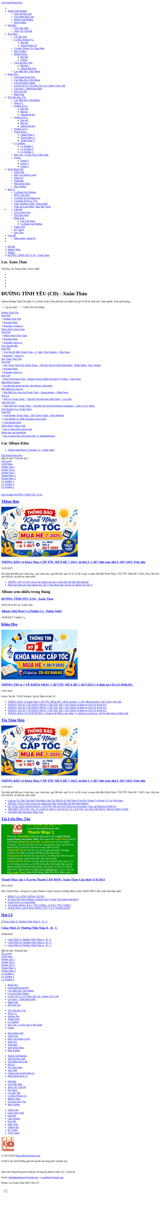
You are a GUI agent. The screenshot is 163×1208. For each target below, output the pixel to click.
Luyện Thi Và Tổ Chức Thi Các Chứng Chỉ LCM (39, 85)
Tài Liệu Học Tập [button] (23, 62)
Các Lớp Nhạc (27, 221)
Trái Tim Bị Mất (9, 346)
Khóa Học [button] (13, 74)
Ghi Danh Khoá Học (18, 987)
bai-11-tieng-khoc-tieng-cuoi (18, 429)
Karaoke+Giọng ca (13, 326)
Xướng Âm (13, 1016)
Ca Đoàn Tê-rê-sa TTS (25, 201)
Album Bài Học (28, 68)
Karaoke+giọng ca (13, 342)
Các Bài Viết (20, 36)
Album (23, 60)
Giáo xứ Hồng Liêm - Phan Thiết (31, 203)
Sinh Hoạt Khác (22, 183)
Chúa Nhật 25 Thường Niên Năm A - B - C (30, 945)
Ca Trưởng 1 (26, 146)
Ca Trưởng (13, 1022)
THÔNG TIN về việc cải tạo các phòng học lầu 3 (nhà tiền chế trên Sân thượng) (48, 582)
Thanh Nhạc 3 (27, 140)
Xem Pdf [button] (5, 315)
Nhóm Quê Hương (23, 19)
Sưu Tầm (18, 232)
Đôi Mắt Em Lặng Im (12, 389)
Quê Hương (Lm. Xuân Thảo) (16, 409)
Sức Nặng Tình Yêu (11, 359)
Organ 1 (24, 160)
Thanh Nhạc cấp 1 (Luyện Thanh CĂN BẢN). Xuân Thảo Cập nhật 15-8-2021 (53, 879)
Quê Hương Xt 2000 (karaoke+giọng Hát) (25, 419)
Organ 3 (24, 166)
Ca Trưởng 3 (26, 152)
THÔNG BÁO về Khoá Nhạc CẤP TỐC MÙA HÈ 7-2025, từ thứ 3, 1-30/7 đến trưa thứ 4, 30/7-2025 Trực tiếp (73, 562)
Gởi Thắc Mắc (21, 28)
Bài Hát (24, 42)
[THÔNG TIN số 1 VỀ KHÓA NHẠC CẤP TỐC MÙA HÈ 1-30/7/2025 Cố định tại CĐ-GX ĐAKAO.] (39, 678)
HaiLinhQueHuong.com (27, 1155)
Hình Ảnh (19, 94)
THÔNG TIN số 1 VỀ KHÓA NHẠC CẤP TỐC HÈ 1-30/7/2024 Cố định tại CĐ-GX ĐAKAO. (57, 710)
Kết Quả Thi (20, 91)
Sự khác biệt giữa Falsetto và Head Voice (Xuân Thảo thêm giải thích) (43, 899)
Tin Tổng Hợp (21, 215)
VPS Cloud (13, 1133)
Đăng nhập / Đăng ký (25, 238)
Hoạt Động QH (15, 1033)
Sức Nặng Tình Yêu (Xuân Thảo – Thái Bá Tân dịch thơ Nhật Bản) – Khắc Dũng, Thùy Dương (52, 365)
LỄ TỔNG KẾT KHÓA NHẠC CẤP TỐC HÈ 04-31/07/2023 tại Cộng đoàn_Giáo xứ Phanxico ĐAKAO (62, 806)
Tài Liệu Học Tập (15, 819)
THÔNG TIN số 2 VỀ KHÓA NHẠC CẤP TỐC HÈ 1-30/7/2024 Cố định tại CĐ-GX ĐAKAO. (57, 707)
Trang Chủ (13, 1110)
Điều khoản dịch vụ (18, 1076)
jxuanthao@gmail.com (52, 1177)
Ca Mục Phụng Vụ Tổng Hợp (29, 48)
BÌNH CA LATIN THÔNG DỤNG (26, 896)
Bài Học (24, 65)
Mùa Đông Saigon (10, 382)
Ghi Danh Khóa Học (11, 2)
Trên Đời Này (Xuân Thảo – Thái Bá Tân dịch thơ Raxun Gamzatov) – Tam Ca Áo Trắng (49, 405)
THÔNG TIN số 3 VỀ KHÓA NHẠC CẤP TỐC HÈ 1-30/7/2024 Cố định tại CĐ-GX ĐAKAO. (57, 704)
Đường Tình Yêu (10, 312)
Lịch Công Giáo (22, 212)
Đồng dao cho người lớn (13, 432)
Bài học (24, 111)
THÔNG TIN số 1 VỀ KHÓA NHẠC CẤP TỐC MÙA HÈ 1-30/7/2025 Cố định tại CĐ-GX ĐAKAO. (67, 684)
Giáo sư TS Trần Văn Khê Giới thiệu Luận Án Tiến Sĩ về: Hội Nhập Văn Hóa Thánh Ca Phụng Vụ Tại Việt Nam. (65, 800)
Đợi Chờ (5, 375)
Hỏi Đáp (12, 1081)
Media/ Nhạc (14, 1098)
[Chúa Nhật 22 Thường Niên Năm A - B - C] (24, 921)
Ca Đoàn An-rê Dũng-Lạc (27, 198)
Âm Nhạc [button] (13, 34)
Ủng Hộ (12, 235)
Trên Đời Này (8, 402)
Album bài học (27, 114)
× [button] (5, 1191)
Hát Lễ (7, 915)
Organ (11, 1027)
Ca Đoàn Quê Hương (25, 192)
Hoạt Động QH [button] (16, 169)
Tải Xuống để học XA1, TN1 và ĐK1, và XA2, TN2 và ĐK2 (39, 905)
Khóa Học (9, 624)
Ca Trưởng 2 (26, 149)
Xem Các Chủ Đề (23, 31)
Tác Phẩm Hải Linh (24, 16)
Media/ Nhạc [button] (21, 54)
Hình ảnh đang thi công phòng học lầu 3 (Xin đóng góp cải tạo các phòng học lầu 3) (50, 585)
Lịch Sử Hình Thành (24, 83)
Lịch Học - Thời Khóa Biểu (28, 88)
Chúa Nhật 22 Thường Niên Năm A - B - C (29, 928)
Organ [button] (18, 157)
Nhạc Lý (18, 103)
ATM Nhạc (7, 464)
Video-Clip (19, 226)
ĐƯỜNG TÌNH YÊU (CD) (28, 494)
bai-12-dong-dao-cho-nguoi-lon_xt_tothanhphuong (29, 436)
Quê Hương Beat (12, 422)
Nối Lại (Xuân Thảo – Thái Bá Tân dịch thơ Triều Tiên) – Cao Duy (38, 399)
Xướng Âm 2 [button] (21, 117)
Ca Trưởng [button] (20, 143)
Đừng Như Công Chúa (13, 329)
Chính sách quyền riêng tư (21, 1073)
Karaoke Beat (11, 322)
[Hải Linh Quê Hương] (7, 1150)
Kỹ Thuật (19, 229)
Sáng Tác (19, 177)
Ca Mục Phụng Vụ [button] (24, 39)
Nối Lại (5, 395)
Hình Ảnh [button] (19, 218)
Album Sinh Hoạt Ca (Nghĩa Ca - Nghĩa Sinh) (31, 450)
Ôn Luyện (6, 461)
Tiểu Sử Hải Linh (23, 13)
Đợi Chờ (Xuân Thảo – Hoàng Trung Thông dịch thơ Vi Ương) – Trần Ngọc (42, 379)
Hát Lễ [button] (11, 189)
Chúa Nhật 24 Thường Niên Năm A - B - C (30, 942)
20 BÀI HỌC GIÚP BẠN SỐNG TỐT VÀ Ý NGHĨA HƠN (39, 908)
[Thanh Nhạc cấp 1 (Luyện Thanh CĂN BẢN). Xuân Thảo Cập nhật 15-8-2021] (39, 873)
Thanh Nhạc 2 (27, 137)
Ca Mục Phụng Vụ (17, 1095)
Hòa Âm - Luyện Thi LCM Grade (31, 154)
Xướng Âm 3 (21, 129)
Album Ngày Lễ (28, 45)
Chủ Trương (14, 1118)
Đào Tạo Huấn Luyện (25, 175)
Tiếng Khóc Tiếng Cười (13, 425)
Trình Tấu (19, 172)
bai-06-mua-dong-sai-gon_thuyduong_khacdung (28, 385)
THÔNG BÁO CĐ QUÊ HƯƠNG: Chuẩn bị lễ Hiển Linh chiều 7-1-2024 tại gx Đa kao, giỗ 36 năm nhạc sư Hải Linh (68, 713)
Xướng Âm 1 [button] (21, 106)
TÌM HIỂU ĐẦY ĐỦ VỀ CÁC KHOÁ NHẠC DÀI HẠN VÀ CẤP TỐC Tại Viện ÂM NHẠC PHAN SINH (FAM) (68, 809)
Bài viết (24, 108)
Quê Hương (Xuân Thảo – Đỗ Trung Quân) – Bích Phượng (34, 415)
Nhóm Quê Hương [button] (17, 11)
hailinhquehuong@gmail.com (23, 1177)
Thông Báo (10, 501)
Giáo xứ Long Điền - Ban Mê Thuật (32, 206)
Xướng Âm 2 (8, 469)
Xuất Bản (19, 180)
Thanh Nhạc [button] (21, 131)
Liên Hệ (18, 209)
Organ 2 (24, 163)
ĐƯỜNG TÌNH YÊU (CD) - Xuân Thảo (27, 598)
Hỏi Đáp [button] (12, 25)
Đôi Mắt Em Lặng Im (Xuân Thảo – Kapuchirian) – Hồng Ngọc (36, 392)
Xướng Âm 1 (8, 467)
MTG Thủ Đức (22, 195)
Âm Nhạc (13, 1090)
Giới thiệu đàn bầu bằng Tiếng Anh (25, 812)
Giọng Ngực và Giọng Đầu (21, 902)
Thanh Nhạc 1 (27, 134)
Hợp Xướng (20, 22)
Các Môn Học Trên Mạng (27, 71)
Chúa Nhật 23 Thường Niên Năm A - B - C (30, 939)
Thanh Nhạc (14, 1019)
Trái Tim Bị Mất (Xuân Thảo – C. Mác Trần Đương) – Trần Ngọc (37, 352)
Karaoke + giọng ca (14, 355)
